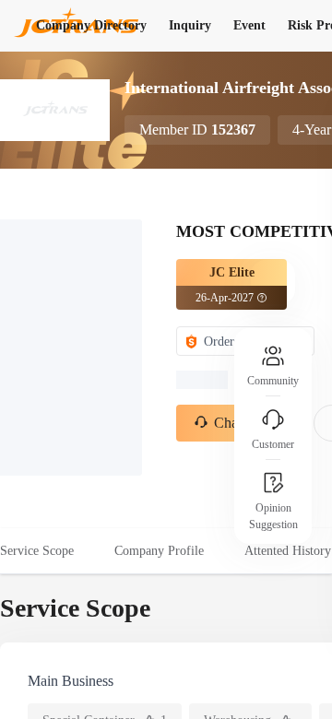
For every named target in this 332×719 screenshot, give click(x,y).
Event (249, 25)
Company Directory (91, 25)
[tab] (47, 551)
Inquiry (190, 25)
